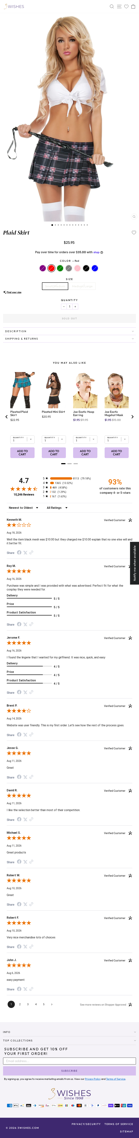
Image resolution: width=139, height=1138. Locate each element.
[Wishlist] (126, 6)
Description (16, 331)
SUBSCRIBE (69, 1070)
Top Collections (18, 1040)
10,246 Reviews (24, 494)
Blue (94, 268)
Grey (68, 268)
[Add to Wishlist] (134, 233)
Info (7, 1032)
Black (86, 268)
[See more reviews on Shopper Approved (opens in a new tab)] (31, 552)
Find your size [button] (14, 292)
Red (51, 268)
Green (60, 268)
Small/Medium (55, 286)
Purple (42, 268)
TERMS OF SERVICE (118, 1124)
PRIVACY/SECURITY (86, 1124)
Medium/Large (82, 286)
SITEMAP (126, 1131)
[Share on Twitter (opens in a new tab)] (25, 552)
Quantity (69, 300)
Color (69, 260)
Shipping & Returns (21, 338)
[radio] (69, 478)
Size (69, 279)
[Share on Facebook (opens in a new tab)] (19, 553)
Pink (77, 268)
